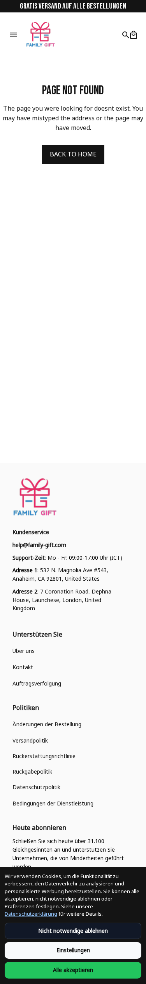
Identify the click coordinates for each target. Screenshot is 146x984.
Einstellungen (73, 950)
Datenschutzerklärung (31, 913)
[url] (39, 545)
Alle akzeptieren (73, 970)
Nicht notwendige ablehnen (73, 930)
